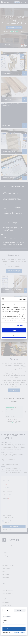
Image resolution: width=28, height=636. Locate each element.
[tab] (8, 610)
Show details (19, 325)
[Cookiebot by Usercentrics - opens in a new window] (19, 299)
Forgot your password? (19, 632)
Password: (6, 620)
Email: (4, 614)
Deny (14, 335)
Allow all (14, 330)
